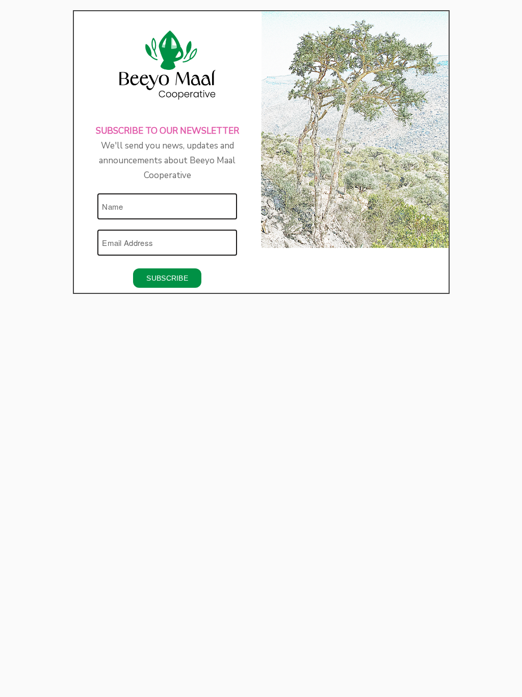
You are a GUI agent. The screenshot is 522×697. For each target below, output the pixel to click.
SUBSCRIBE (167, 278)
